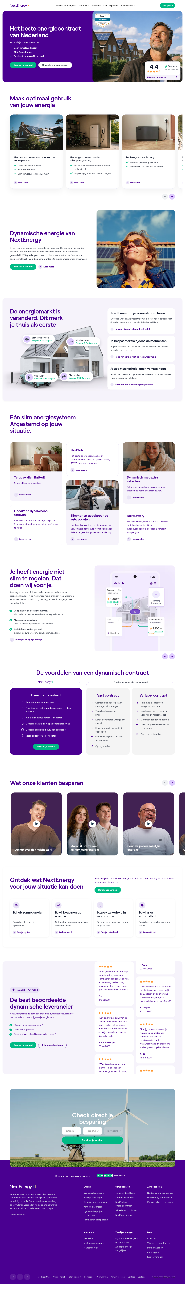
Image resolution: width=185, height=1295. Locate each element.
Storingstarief (59, 1277)
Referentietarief (74, 1277)
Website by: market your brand (163, 1277)
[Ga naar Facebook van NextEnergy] (20, 1277)
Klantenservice (128, 5)
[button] (65, 5)
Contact (131, 1277)
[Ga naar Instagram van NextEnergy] (13, 1277)
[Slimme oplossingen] (52, 1045)
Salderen (96, 5)
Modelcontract (44, 1277)
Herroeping (89, 1277)
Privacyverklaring (118, 1277)
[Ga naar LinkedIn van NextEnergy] (27, 1277)
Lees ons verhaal (18, 1214)
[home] (20, 5)
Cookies (141, 1277)
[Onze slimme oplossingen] (55, 65)
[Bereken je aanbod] (23, 65)
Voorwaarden (102, 1277)
